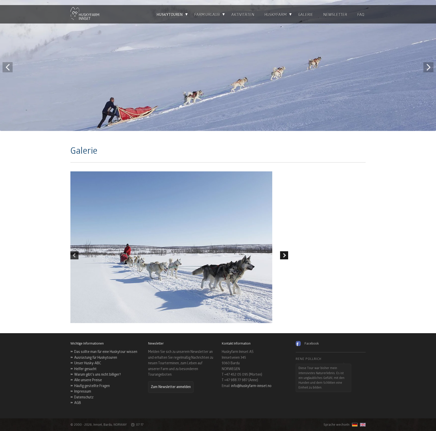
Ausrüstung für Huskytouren (95, 357)
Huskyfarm (275, 14)
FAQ (360, 14)
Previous (74, 255)
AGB (77, 403)
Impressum (82, 391)
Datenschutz (83, 397)
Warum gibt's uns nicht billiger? (97, 374)
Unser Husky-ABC (87, 363)
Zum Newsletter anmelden (171, 387)
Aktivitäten (242, 14)
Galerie (305, 14)
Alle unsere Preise (88, 380)
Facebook (312, 344)
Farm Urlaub (207, 14)
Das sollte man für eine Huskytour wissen (105, 352)
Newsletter (335, 14)
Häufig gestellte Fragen (92, 386)
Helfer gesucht (85, 369)
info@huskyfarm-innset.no (251, 386)
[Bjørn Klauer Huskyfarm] (84, 14)
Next (284, 255)
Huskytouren (170, 14)
